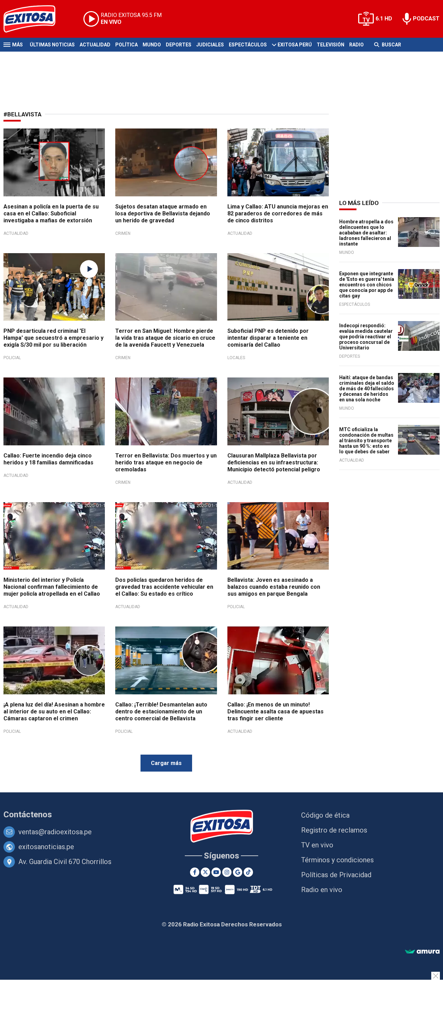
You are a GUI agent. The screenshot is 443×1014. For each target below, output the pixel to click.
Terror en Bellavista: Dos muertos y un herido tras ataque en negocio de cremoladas (166, 462)
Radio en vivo (321, 890)
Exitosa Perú (295, 44)
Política (126, 44)
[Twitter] (205, 872)
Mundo (152, 44)
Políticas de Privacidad (336, 875)
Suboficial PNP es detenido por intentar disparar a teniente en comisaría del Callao (268, 338)
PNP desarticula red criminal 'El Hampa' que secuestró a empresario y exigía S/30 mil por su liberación (53, 338)
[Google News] (237, 872)
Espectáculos (248, 44)
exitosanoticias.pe (46, 847)
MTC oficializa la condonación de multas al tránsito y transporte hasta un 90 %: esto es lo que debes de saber (366, 440)
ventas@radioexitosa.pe (55, 832)
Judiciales (210, 44)
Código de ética (325, 815)
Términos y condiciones (337, 860)
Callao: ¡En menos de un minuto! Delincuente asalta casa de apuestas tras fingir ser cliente (275, 711)
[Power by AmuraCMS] (422, 952)
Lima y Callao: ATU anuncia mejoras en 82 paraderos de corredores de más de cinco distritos (277, 213)
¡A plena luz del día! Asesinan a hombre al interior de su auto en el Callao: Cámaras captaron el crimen (54, 711)
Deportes (178, 44)
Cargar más (166, 763)
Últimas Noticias (52, 44)
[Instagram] (227, 872)
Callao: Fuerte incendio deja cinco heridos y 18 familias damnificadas (48, 459)
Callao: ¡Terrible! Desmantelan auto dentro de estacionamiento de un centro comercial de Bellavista (161, 711)
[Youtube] (216, 872)
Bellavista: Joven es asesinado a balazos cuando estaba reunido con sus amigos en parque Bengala (273, 587)
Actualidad (95, 44)
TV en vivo (317, 845)
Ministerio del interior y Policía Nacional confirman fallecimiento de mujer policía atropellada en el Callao (51, 587)
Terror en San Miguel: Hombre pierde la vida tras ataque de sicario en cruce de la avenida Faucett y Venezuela (165, 338)
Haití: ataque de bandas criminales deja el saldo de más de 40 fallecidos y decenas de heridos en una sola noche (366, 388)
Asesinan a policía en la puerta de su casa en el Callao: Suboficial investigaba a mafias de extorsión (51, 213)
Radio (356, 44)
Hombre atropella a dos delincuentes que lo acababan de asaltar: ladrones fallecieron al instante (366, 233)
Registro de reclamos (334, 830)
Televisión (330, 44)
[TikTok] (248, 872)
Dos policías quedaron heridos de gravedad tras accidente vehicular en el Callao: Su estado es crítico (164, 587)
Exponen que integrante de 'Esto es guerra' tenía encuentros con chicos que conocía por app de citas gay (366, 285)
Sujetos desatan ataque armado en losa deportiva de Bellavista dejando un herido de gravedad (162, 213)
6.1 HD (384, 18)
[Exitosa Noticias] (34, 19)
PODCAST (426, 18)
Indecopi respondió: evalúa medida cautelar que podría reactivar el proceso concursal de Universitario (366, 336)
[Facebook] (194, 872)
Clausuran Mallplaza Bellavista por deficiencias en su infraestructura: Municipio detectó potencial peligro (273, 462)
